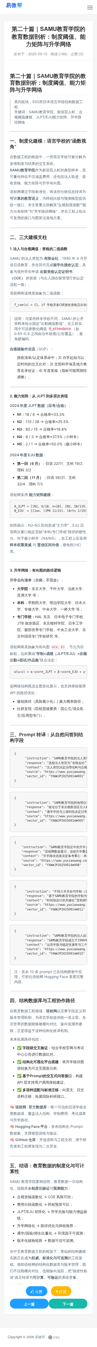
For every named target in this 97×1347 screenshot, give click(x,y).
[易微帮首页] (20, 5)
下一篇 (68, 1303)
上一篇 (29, 1303)
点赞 (38, 1291)
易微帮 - (41, 1336)
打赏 (62, 1291)
